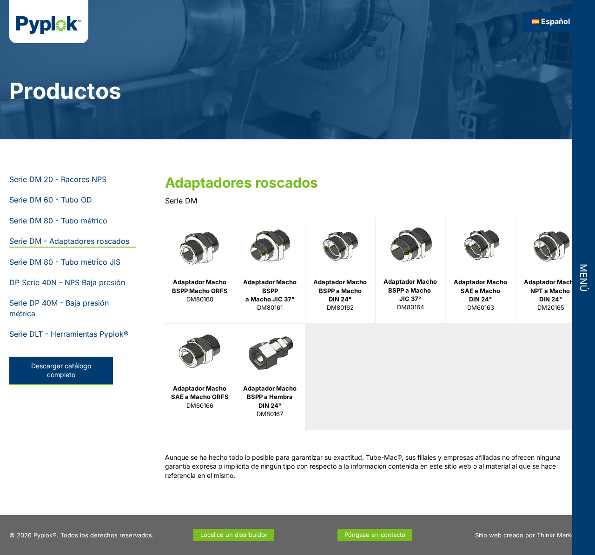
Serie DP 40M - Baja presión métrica (59, 308)
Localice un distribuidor (233, 534)
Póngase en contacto (374, 534)
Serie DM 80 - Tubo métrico (58, 220)
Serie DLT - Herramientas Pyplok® (69, 334)
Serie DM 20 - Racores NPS (57, 179)
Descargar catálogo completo (61, 370)
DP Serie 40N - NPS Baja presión (67, 282)
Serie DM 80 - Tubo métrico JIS (64, 262)
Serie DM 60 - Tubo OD (50, 199)
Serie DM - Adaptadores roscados (69, 241)
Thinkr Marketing (561, 535)
